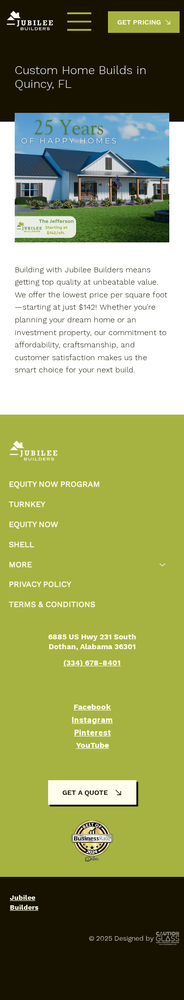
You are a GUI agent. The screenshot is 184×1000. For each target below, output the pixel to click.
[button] (144, 22)
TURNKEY (27, 504)
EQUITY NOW (33, 524)
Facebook (92, 706)
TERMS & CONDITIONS (52, 604)
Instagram (92, 720)
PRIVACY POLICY (40, 584)
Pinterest (92, 732)
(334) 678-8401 (92, 662)
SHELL (21, 544)
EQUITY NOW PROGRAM (54, 484)
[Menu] (79, 21)
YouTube (92, 745)
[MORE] (163, 565)
